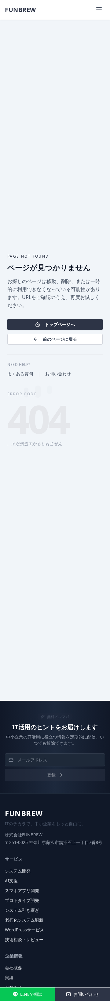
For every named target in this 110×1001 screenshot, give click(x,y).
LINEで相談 (31, 994)
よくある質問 (20, 374)
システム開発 (18, 871)
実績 (9, 977)
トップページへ (60, 324)
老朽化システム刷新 (24, 920)
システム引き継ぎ (22, 910)
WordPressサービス (24, 930)
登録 (51, 775)
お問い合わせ (58, 374)
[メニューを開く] (99, 10)
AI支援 (11, 881)
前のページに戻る (60, 339)
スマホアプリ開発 (22, 890)
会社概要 (13, 968)
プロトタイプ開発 (22, 900)
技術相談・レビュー (24, 939)
